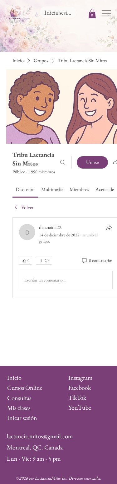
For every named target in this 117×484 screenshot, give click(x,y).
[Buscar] (62, 162)
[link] (25, 189)
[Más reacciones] (44, 261)
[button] (92, 13)
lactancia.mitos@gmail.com (40, 436)
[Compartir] (109, 227)
